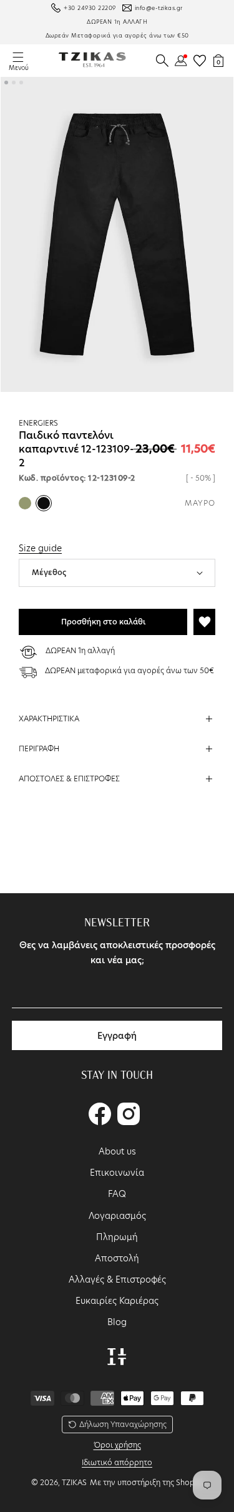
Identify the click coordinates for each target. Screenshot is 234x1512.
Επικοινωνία (117, 1172)
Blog (117, 1322)
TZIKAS (74, 1482)
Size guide (40, 548)
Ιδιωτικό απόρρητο (117, 1462)
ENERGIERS (38, 423)
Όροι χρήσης (117, 1444)
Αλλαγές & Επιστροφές (117, 1279)
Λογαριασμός (117, 1215)
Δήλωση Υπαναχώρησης (123, 1424)
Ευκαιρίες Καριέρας (117, 1300)
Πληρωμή (117, 1237)
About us (117, 1151)
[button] (162, 60)
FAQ (117, 1194)
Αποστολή (117, 1258)
